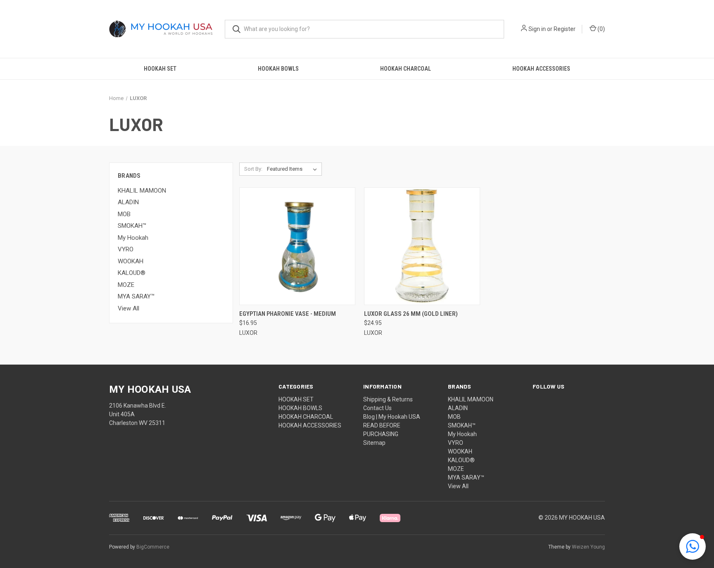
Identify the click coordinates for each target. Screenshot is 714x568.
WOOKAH (130, 261)
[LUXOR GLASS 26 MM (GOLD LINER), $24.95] (422, 246)
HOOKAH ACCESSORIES (541, 68)
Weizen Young (588, 547)
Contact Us (377, 408)
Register (565, 29)
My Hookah (133, 237)
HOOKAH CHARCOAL (405, 68)
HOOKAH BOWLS (278, 68)
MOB (124, 214)
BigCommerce (152, 547)
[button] (692, 546)
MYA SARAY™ (136, 296)
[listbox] (293, 169)
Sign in (537, 29)
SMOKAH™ (132, 225)
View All (128, 308)
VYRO (125, 249)
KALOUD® (131, 273)
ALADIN (128, 202)
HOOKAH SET (160, 68)
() (600, 29)
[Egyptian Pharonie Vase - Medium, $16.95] (297, 246)
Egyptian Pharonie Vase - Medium (287, 313)
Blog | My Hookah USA (391, 416)
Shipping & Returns (388, 399)
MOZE (126, 285)
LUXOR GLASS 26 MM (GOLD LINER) (411, 313)
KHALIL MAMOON (142, 190)
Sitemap (374, 442)
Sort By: (253, 169)
